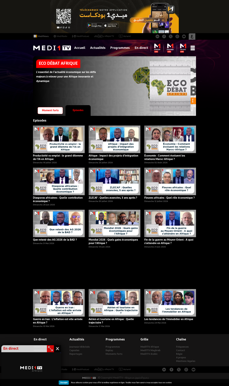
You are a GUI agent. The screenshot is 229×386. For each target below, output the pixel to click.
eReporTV (109, 36)
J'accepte (63, 382)
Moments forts (114, 354)
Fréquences (182, 347)
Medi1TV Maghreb (150, 350)
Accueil (79, 48)
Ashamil (127, 36)
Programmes (120, 48)
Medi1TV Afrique (149, 347)
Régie (179, 354)
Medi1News (43, 36)
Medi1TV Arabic (149, 354)
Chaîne (181, 339)
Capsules (74, 350)
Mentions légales (185, 361)
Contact (180, 350)
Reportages (75, 354)
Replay (109, 350)
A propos (181, 357)
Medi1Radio (62, 36)
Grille (144, 339)
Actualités (97, 48)
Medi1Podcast (82, 36)
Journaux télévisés (79, 347)
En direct (141, 48)
